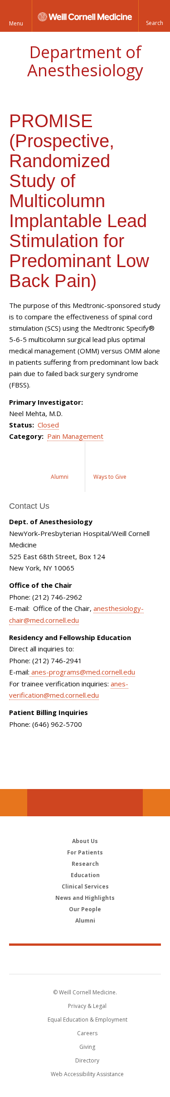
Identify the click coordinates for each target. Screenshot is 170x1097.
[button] (154, 16)
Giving (87, 1047)
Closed (48, 424)
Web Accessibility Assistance (87, 1074)
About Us (85, 841)
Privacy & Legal (87, 1006)
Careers (87, 1033)
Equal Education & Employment (87, 1019)
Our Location (13, 802)
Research (85, 864)
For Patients (85, 852)
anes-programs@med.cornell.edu (82, 671)
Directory (87, 1060)
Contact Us (156, 802)
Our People (85, 909)
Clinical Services (85, 886)
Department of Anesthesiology (85, 61)
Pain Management (75, 436)
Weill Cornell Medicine (85, 959)
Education (85, 875)
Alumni (85, 920)
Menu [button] (16, 23)
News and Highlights (85, 898)
